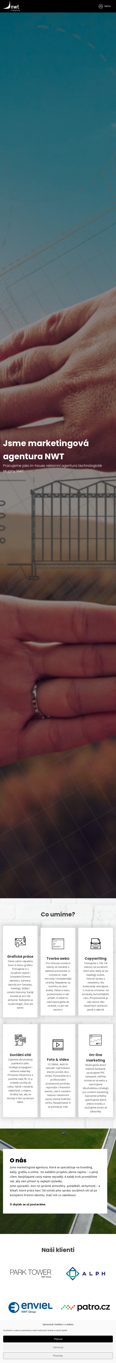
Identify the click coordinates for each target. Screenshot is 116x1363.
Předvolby (58, 1355)
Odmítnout (58, 1347)
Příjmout (58, 1339)
